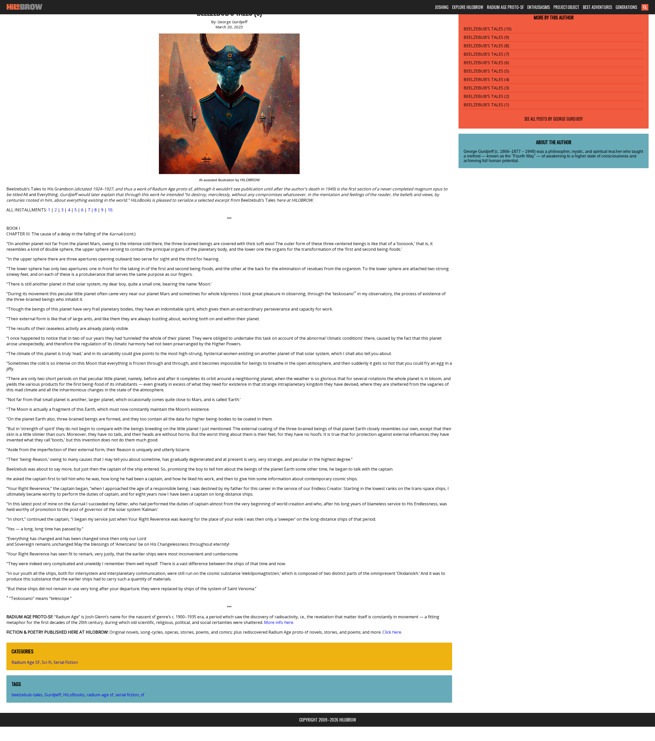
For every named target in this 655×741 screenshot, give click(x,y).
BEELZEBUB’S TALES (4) (486, 79)
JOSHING (442, 7)
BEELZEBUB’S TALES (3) (486, 88)
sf (142, 695)
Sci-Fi (46, 662)
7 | (91, 210)
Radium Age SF (26, 662)
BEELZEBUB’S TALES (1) (486, 105)
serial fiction (127, 695)
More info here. (279, 622)
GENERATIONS (626, 7)
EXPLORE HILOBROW (467, 7)
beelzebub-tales (27, 695)
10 (110, 210)
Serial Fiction (65, 662)
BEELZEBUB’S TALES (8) (486, 46)
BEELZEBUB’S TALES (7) (486, 54)
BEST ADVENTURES (597, 7)
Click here (392, 632)
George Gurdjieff (568, 119)
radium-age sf (99, 695)
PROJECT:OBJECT (566, 7)
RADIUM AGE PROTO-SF (505, 7)
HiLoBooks (73, 695)
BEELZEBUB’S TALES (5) (486, 71)
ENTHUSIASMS (538, 7)
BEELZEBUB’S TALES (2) (486, 96)
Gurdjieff (53, 695)
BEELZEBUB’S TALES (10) (487, 29)
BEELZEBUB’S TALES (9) (486, 37)
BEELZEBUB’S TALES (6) (486, 62)
